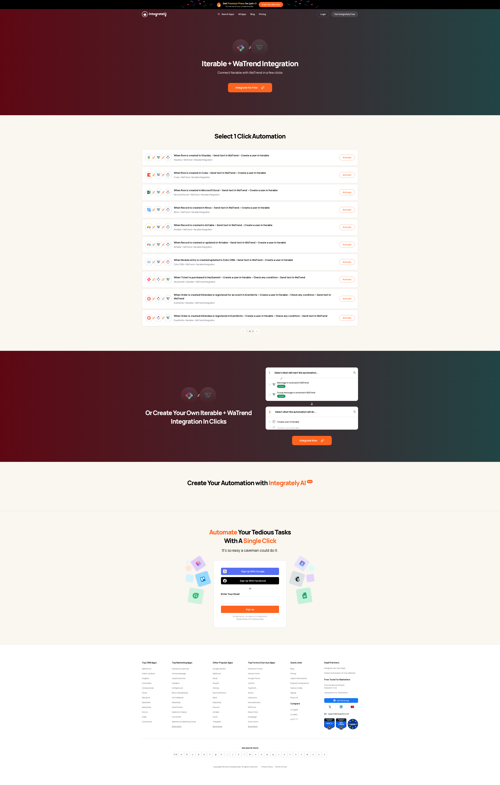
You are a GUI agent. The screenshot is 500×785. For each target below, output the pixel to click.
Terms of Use (258, 619)
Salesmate (146, 707)
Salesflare (146, 702)
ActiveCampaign (179, 673)
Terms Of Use (281, 766)
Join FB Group (343, 700)
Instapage (252, 717)
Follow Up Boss (148, 673)
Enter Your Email (230, 594)
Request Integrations (299, 683)
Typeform (252, 688)
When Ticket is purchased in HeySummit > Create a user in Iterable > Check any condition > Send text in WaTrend (239, 277)
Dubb (144, 717)
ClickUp (216, 688)
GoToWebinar (178, 697)
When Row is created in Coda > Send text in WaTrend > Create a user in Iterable (220, 172)
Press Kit (294, 697)
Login (323, 14)
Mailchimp (176, 702)
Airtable (216, 712)
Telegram (217, 721)
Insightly (145, 678)
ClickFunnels (177, 707)
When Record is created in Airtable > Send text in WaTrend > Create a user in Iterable (223, 225)
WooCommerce (219, 693)
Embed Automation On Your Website (339, 673)
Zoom (215, 717)
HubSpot (176, 683)
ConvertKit (176, 717)
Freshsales (146, 683)
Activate (347, 157)
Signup (293, 693)
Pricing (262, 14)
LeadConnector (179, 678)
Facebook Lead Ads (180, 668)
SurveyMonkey (254, 702)
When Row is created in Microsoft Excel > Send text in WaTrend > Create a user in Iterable (226, 190)
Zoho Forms (253, 721)
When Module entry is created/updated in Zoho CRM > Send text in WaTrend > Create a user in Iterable (233, 259)
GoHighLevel (177, 688)
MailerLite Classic (179, 712)
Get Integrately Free (344, 14)
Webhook (217, 673)
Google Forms (254, 678)
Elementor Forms (255, 668)
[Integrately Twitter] (329, 707)
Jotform (251, 683)
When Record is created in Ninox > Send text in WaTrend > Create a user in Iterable (222, 207)
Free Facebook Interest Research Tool (334, 686)
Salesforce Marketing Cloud (184, 721)
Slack (215, 697)
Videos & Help (296, 688)
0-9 (175, 754)
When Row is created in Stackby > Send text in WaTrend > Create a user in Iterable (221, 155)
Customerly (147, 721)
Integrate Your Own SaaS (334, 668)
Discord (216, 707)
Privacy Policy (242, 619)
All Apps (242, 14)
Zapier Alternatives (298, 678)
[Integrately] (154, 14)
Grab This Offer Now (271, 4)
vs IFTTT (294, 719)
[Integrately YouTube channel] (352, 707)
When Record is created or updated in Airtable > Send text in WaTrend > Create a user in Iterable (230, 242)
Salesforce (146, 668)
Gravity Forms (254, 673)
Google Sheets (219, 668)
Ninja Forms (253, 712)
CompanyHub (148, 688)
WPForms (252, 707)
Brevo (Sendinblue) (180, 693)
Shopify (216, 683)
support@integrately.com (338, 714)
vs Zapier (294, 709)
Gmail (215, 678)
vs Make (293, 714)
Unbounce (252, 697)
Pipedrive (146, 697)
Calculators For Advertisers (336, 692)
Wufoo (251, 693)
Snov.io (145, 712)
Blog (252, 14)
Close (144, 693)
